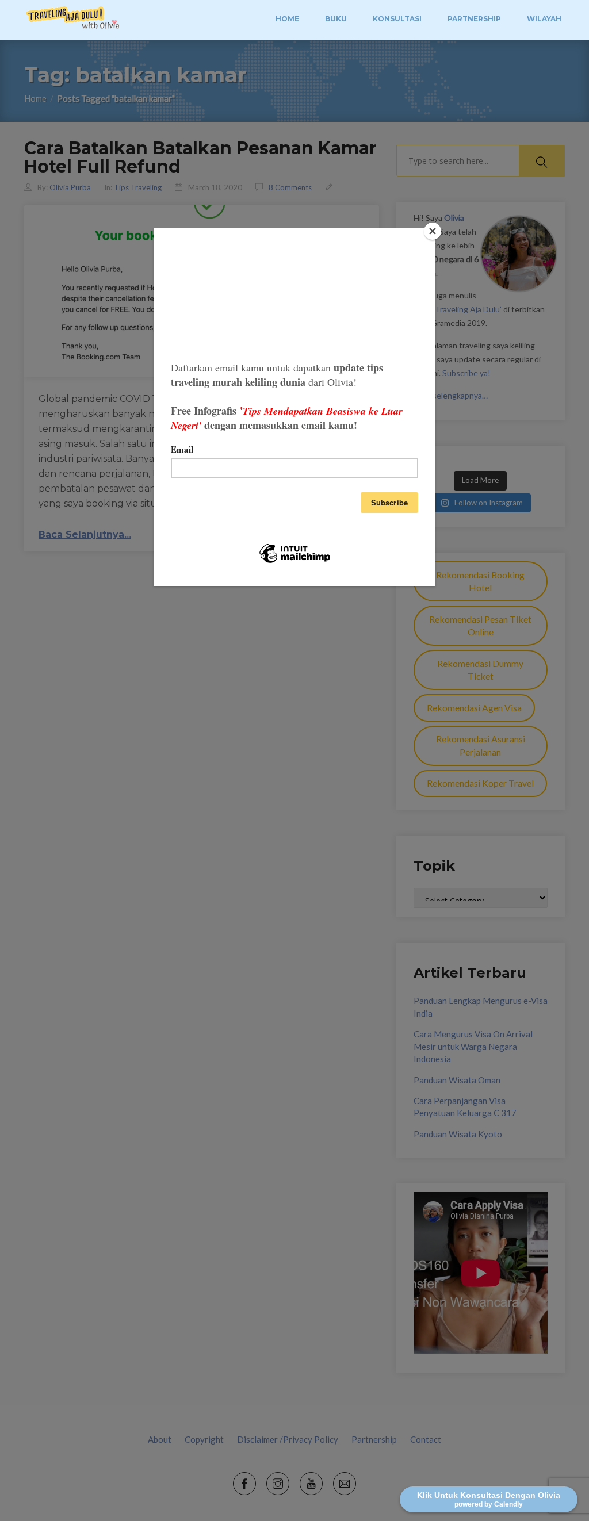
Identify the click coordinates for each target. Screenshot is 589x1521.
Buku (336, 18)
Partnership (474, 18)
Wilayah (544, 18)
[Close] (432, 231)
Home (287, 18)
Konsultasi (397, 18)
